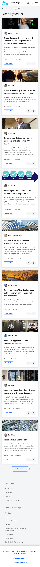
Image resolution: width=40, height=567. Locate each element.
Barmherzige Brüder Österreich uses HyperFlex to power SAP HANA (18, 141)
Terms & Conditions (11, 521)
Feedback (8, 513)
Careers (7, 496)
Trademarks (9, 538)
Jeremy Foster (13, 33)
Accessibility (9, 534)
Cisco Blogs (15, 3)
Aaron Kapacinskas (15, 235)
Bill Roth (11, 86)
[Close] (37, 549)
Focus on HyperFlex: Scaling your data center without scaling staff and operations (19, 293)
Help (6, 517)
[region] (20, 556)
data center (8, 63)
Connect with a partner (12, 500)
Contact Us (8, 492)
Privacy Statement (19, 558)
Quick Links (9, 483)
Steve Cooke (12, 285)
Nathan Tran (12, 335)
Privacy (7, 524)
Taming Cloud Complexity (15, 440)
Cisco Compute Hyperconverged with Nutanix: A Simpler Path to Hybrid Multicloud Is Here (18, 41)
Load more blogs (20, 469)
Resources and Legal (13, 508)
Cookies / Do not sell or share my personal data (15, 529)
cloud (6, 459)
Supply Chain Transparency (14, 542)
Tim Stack (11, 133)
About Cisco (9, 489)
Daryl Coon (12, 435)
